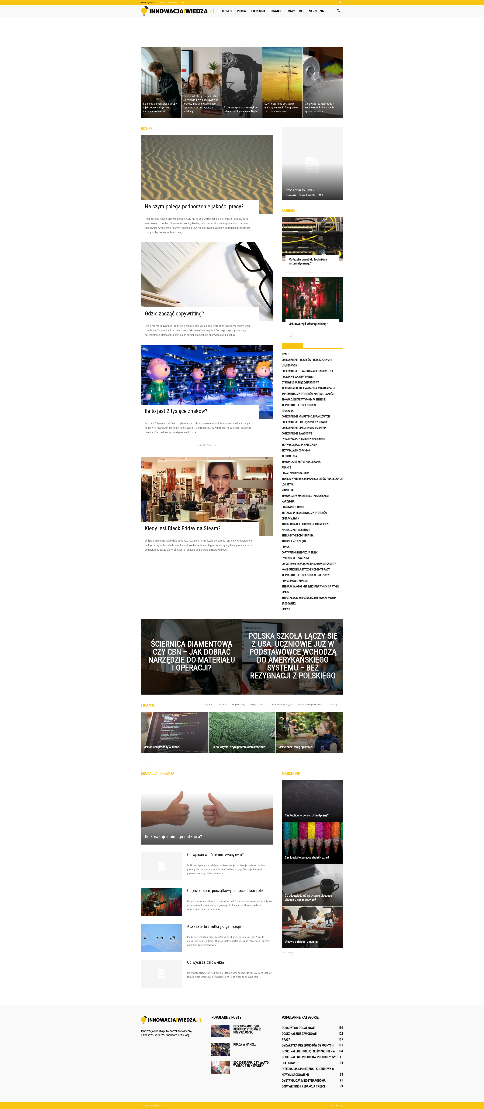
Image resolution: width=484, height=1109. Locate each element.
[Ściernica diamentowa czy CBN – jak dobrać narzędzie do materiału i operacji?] (161, 82)
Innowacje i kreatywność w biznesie (304, 399)
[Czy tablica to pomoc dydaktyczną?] (312, 801)
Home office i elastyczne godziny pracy (306, 569)
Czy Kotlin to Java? (300, 190)
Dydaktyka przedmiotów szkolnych (303, 439)
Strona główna (148, 2)
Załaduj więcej (205, 445)
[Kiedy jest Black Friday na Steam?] (207, 496)
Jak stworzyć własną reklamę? (308, 324)
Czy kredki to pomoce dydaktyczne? (307, 857)
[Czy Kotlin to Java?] (312, 165)
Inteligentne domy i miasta (298, 535)
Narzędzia (316, 11)
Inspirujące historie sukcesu (299, 405)
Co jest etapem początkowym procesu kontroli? (225, 890)
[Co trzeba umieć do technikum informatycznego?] (312, 239)
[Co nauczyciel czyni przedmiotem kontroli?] (242, 732)
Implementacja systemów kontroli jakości (308, 393)
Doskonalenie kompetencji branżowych (306, 416)
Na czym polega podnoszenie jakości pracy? (194, 206)
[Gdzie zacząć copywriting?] (207, 281)
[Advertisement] (242, 29)
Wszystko (207, 704)
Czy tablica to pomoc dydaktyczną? (307, 815)
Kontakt (184, 2)
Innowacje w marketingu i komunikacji (305, 495)
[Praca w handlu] (220, 1049)
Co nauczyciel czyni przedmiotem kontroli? (238, 747)
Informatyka (289, 456)
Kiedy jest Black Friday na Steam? (182, 528)
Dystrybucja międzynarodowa (300, 382)
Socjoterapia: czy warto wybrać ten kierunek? (251, 1064)
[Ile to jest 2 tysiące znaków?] (207, 382)
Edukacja (258, 11)
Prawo (286, 609)
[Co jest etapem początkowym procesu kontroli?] (161, 902)
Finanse (276, 11)
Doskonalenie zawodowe (297, 433)
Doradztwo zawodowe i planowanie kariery (309, 563)
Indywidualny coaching (296, 450)
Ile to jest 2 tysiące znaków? (176, 411)
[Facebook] (340, 2)
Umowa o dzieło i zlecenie (301, 942)
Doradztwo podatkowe (296, 473)
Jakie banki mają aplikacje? (296, 747)
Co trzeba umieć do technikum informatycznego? (308, 261)
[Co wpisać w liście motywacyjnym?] (161, 866)
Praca (241, 11)
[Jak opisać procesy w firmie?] (174, 732)
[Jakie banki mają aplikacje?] (309, 732)
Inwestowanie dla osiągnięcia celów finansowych (312, 478)
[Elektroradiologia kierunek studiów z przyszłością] (220, 1031)
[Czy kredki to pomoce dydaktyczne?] (312, 843)
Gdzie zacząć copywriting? (174, 313)
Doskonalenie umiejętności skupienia (304, 427)
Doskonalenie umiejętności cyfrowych (305, 422)
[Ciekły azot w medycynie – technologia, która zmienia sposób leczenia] (323, 82)
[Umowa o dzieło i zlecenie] (312, 927)
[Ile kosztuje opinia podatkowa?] (207, 812)
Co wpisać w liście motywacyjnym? (215, 854)
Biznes (227, 11)
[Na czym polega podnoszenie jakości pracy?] (207, 174)
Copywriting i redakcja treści (300, 552)
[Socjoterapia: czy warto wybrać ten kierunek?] (220, 1067)
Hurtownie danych (293, 507)
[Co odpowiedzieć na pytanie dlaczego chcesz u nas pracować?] (312, 885)
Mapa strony (336, 1105)
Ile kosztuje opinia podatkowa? (173, 836)
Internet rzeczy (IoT (294, 541)
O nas (162, 2)
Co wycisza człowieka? (206, 962)
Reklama (172, 2)
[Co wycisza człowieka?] (161, 974)
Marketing (295, 11)
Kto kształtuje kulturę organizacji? (214, 926)
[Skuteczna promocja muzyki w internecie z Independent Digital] (242, 82)
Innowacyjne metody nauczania (301, 461)
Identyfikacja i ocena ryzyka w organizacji (308, 388)
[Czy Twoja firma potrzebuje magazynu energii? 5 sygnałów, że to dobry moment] (282, 82)
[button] (338, 10)
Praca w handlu (244, 1044)
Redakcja (291, 194)
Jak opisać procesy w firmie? (162, 747)
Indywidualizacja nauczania (299, 444)
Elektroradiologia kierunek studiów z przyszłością (247, 1029)
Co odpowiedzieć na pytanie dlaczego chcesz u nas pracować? (308, 897)
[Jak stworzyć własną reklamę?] (312, 299)
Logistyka (288, 484)
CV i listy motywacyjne (295, 558)
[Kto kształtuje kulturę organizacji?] (161, 938)
